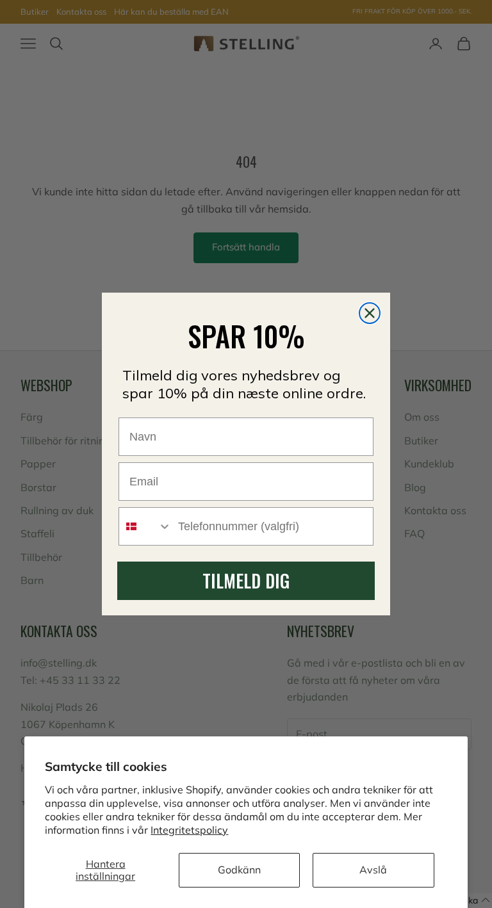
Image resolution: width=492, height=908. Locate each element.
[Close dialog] (369, 313)
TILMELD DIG (246, 580)
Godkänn (239, 869)
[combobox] (145, 526)
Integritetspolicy (189, 829)
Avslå (373, 869)
